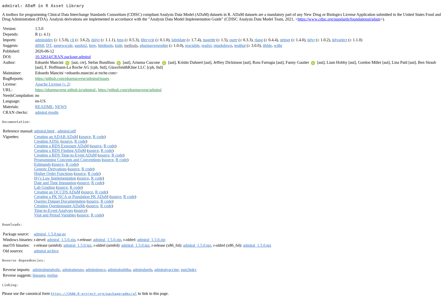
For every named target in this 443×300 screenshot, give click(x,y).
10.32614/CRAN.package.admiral (63, 57)
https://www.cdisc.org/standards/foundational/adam (339, 19)
